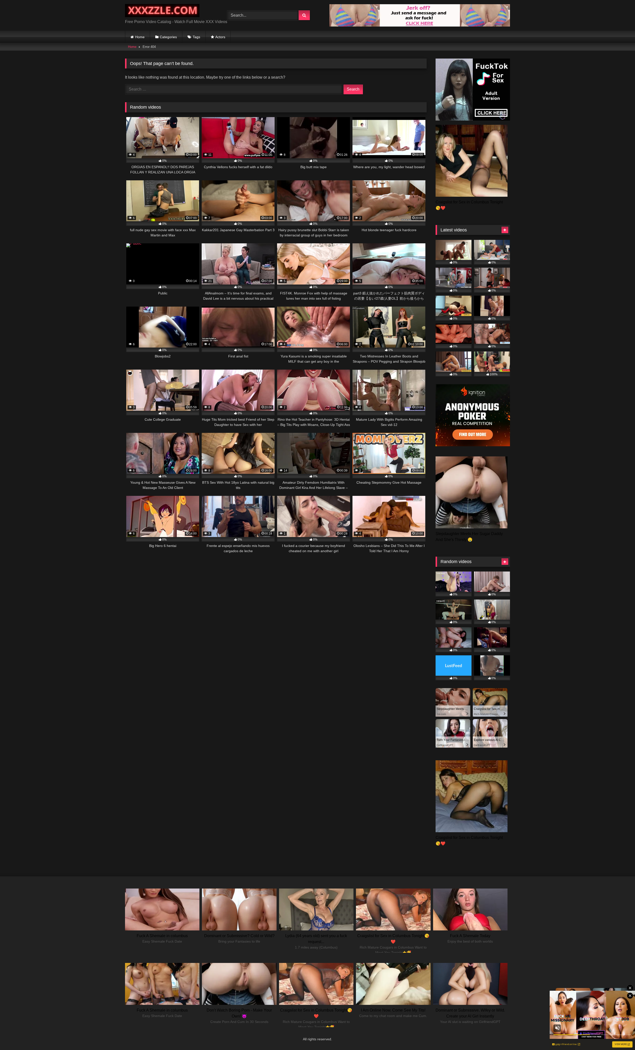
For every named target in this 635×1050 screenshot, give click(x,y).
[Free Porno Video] (162, 11)
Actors (220, 37)
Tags (196, 37)
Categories (168, 37)
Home (140, 37)
